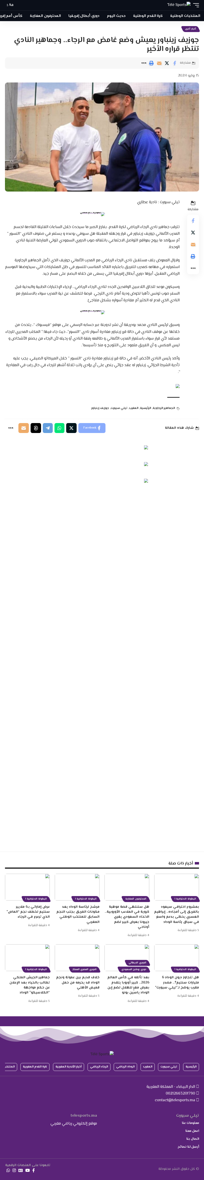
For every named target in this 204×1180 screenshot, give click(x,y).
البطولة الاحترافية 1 (185, 899)
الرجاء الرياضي (99, 1066)
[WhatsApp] (8, 1170)
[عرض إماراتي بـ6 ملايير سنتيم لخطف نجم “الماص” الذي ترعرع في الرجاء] (27, 887)
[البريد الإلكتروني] (159, 63)
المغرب (133, 408)
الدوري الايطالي (137, 963)
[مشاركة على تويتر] (166, 63)
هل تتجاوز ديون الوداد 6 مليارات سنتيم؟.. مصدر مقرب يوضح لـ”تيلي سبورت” (177, 982)
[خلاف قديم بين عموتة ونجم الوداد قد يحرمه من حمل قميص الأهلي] (77, 957)
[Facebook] (33, 1170)
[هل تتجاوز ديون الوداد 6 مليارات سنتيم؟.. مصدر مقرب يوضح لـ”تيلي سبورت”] (176, 957)
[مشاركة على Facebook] (174, 63)
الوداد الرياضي (125, 1066)
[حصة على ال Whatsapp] (59, 428)
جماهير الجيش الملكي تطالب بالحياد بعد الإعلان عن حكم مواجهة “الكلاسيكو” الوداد (29, 985)
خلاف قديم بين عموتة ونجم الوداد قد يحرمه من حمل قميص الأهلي (78, 982)
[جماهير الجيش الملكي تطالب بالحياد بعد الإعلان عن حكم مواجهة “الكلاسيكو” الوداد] (27, 957)
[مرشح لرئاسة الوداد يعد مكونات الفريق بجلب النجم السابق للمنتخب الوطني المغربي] (77, 887)
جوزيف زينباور (100, 408)
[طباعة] (151, 63)
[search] (19, 5)
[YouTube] (27, 1170)
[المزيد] (143, 63)
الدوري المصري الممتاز (85, 969)
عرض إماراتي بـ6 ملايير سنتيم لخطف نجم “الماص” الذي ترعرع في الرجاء (28, 912)
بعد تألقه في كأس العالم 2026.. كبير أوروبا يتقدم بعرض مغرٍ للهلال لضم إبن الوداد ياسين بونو (128, 985)
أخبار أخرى (190, 29)
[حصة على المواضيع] (36, 428)
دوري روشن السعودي (133, 969)
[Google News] (20, 1170)
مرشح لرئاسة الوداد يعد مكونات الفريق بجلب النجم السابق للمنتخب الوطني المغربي (78, 914)
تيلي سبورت (119, 408)
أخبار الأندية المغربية (68, 1066)
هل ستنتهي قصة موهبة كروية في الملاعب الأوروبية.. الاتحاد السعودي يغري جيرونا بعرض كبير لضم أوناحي (127, 917)
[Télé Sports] (179, 5)
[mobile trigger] (195, 5)
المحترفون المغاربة (135, 899)
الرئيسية (145, 408)
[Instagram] (14, 1170)
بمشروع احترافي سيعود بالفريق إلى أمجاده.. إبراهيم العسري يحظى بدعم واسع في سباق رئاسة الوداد (176, 914)
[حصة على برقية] (48, 428)
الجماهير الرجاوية (164, 408)
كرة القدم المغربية (35, 1066)
